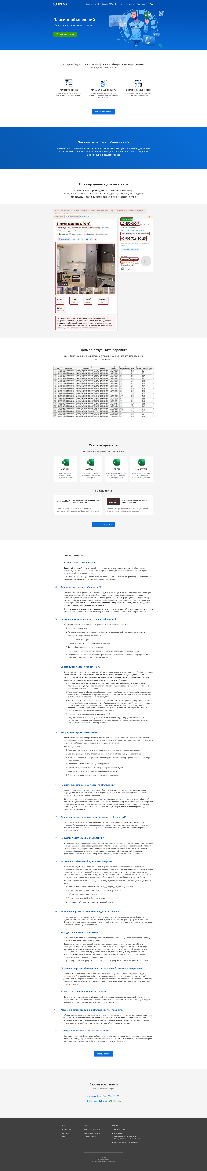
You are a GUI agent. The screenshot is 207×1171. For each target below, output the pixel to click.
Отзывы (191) (107, 4)
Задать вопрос (103, 1053)
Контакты (130, 4)
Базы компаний (92, 4)
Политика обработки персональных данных (103, 1161)
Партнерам (141, 4)
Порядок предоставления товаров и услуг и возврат (103, 1163)
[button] (78, 505)
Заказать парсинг (66, 34)
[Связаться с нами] (152, 4)
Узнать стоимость (103, 111)
